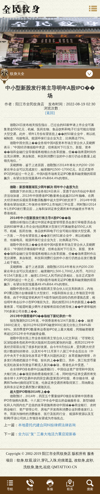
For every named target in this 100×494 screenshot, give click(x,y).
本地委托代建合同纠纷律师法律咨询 (47, 425)
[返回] (50, 113)
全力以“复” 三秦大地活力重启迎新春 (47, 434)
